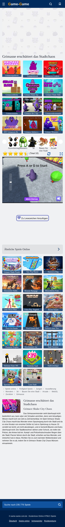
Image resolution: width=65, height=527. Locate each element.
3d (17, 392)
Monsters (9, 392)
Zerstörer (9, 394)
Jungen (39, 389)
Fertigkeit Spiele (26, 389)
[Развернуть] (61, 153)
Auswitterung (50, 389)
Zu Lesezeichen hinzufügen (34, 218)
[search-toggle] (50, 4)
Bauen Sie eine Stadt (30, 392)
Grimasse (20, 394)
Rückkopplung (50, 521)
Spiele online (10, 389)
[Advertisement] (27, 31)
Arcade (45, 392)
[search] (59, 504)
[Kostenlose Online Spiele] (18, 4)
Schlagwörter (36, 521)
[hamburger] (3, 4)
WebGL (54, 392)
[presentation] (4, 141)
